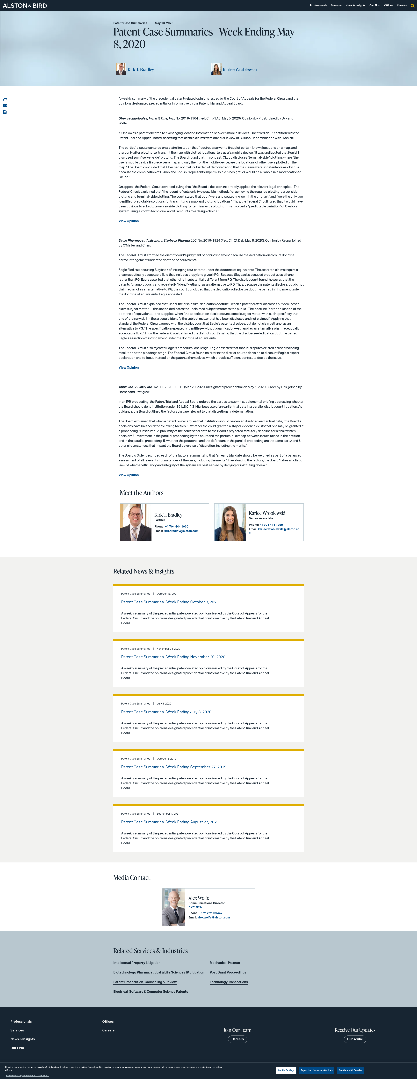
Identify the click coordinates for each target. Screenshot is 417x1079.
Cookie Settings (286, 1070)
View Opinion (129, 221)
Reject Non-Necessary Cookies (317, 1070)
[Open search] (412, 5)
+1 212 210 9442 (211, 913)
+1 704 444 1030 (176, 526)
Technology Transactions (229, 982)
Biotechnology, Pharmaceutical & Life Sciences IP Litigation (158, 972)
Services (336, 5)
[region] (208, 1070)
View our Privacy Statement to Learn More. (27, 1076)
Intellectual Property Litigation (136, 963)
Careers (402, 5)
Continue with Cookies (350, 1070)
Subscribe (355, 1039)
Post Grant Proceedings (228, 972)
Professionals (318, 5)
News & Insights (356, 5)
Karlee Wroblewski (240, 69)
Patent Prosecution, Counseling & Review (145, 982)
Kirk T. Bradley (141, 69)
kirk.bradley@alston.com (181, 531)
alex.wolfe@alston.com (214, 917)
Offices (388, 5)
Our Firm (374, 5)
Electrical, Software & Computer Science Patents (150, 991)
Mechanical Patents (225, 963)
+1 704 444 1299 (271, 524)
